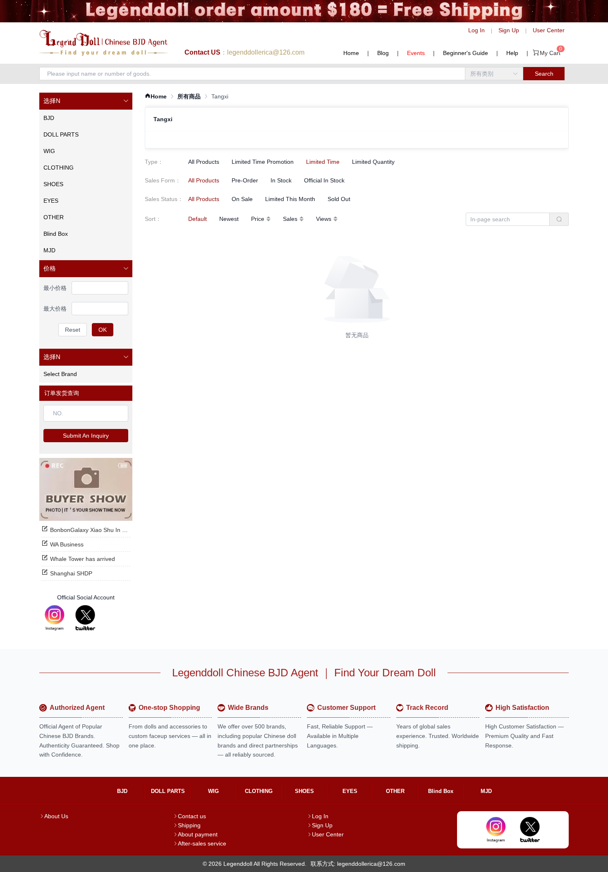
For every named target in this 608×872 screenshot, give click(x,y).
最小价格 (55, 288)
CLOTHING (259, 791)
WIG (213, 791)
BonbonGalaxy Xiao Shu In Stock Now (100, 530)
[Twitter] (85, 618)
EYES (349, 791)
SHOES (304, 791)
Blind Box (440, 791)
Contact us (192, 816)
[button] (85, 101)
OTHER (395, 791)
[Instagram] (54, 618)
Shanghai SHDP (71, 573)
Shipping (189, 825)
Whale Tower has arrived (82, 559)
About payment (198, 834)
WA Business (67, 544)
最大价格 (55, 308)
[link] (156, 96)
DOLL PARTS (168, 791)
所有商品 (189, 96)
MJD (486, 791)
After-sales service (202, 843)
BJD (122, 791)
